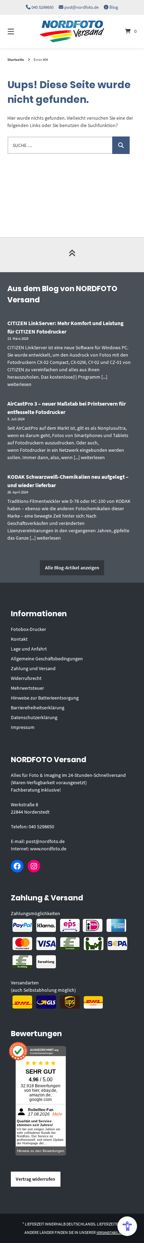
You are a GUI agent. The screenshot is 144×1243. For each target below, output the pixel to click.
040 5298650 (42, 7)
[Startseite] (72, 31)
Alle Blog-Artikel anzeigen (72, 567)
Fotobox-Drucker (28, 629)
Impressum (23, 727)
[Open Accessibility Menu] (127, 1226)
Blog (113, 7)
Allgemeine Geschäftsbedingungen (47, 658)
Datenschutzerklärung (34, 717)
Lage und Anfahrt (29, 649)
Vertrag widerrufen (35, 1179)
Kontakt (19, 639)
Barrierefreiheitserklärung (37, 707)
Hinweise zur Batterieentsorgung (45, 698)
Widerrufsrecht (26, 678)
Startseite (15, 59)
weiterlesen (19, 384)
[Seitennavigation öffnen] (20, 31)
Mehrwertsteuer (27, 688)
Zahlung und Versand (33, 668)
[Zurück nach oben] (72, 255)
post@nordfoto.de (81, 7)
